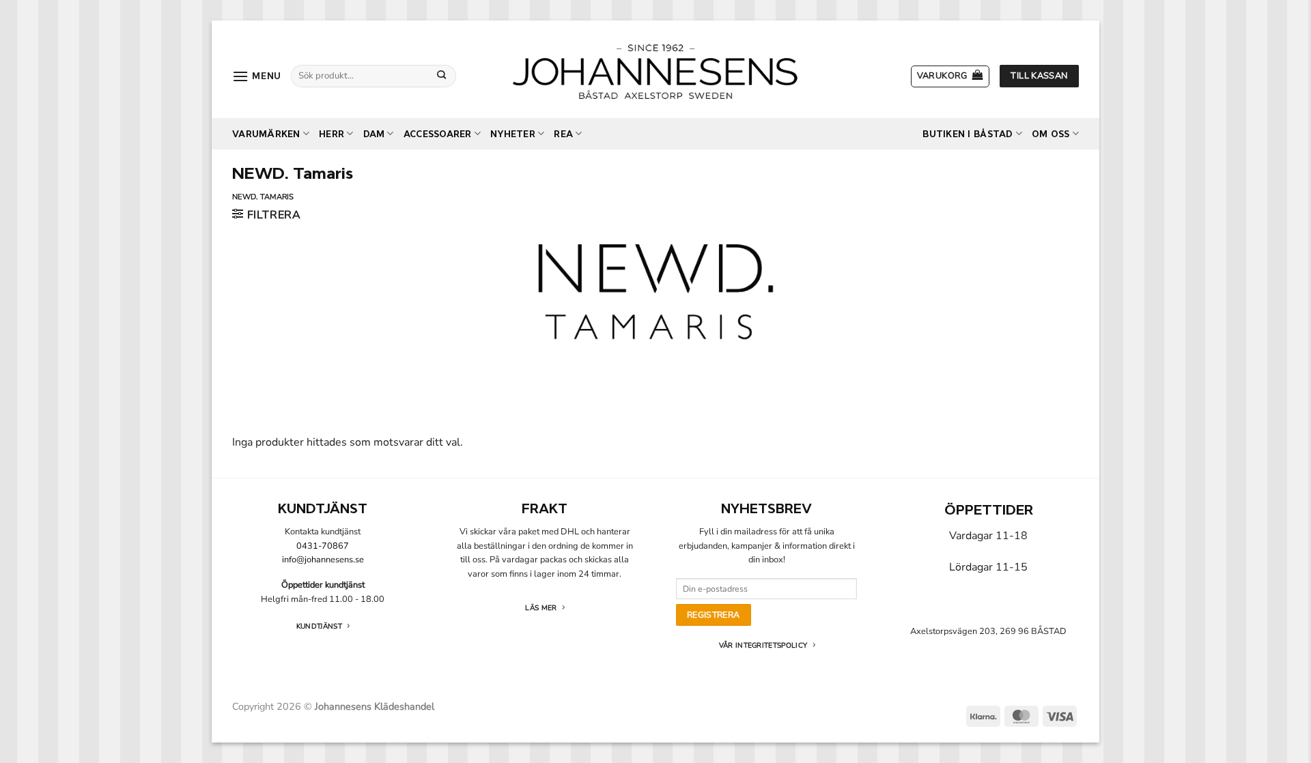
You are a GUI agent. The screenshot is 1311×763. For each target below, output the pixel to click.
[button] (256, 76)
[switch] (578, 462)
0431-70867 (322, 546)
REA (563, 134)
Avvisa (459, 522)
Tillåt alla (852, 522)
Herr (331, 134)
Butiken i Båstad (967, 134)
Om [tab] (860, 271)
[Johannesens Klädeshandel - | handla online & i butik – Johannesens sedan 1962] (655, 69)
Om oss (1051, 134)
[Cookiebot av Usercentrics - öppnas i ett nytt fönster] (888, 226)
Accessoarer (438, 134)
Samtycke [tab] (451, 271)
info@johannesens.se (323, 559)
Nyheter (512, 134)
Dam (374, 134)
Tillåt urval (655, 522)
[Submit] (441, 75)
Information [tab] (655, 271)
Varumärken (266, 134)
